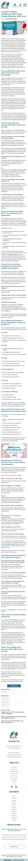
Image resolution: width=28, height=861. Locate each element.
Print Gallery (14, 780)
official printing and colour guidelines (13, 497)
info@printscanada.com (16, 757)
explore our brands (7, 642)
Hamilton (14, 813)
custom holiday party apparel (10, 307)
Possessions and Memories (9, 102)
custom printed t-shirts (8, 151)
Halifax (14, 796)
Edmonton (14, 815)
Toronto (14, 807)
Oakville (14, 820)
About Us (14, 762)
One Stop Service (14, 771)
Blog (14, 782)
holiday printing (13, 254)
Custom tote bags (8, 338)
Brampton (14, 809)
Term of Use (14, 776)
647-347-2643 (17, 754)
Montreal (14, 798)
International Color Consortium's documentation (11, 516)
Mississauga (14, 818)
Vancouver (14, 805)
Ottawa (14, 800)
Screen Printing (5, 700)
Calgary (14, 802)
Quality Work (14, 769)
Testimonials (14, 773)
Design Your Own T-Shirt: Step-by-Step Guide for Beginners (14, 830)
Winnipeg (14, 811)
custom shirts (5, 706)
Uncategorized (5, 698)
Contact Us (14, 686)
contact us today (6, 673)
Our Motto (14, 767)
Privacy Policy (13, 778)
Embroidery (4, 702)
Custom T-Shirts (5, 704)
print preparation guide (8, 544)
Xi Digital (20, 856)
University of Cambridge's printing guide (14, 170)
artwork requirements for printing (11, 489)
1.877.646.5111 (14, 860)
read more (14, 846)
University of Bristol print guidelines (15, 602)
